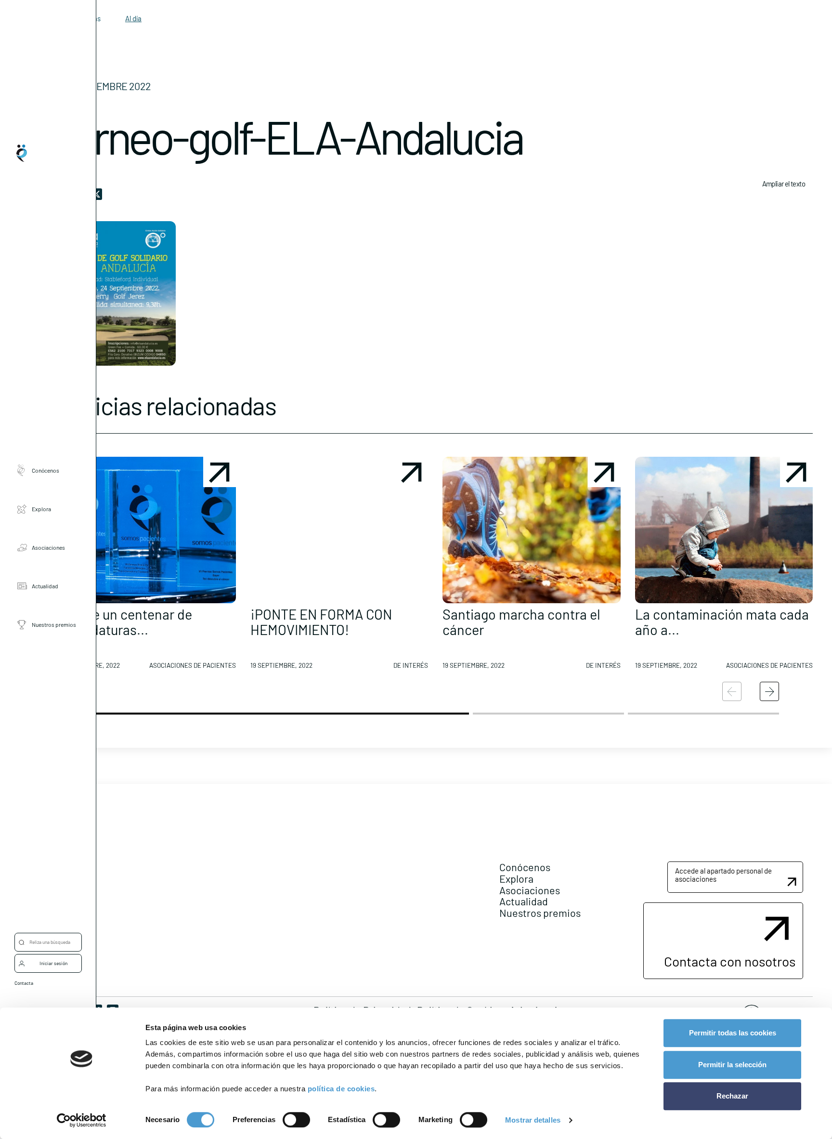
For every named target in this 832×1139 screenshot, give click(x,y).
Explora (41, 508)
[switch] (296, 1119)
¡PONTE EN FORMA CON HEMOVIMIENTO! (321, 622)
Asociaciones (48, 547)
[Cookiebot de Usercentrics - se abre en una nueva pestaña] (81, 1120)
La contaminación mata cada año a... (722, 622)
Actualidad (45, 586)
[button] (147, 566)
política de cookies (341, 1089)
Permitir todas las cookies (732, 1033)
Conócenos (45, 470)
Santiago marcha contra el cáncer (521, 622)
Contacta (23, 983)
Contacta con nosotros (729, 961)
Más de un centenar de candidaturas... (125, 622)
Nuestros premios (54, 624)
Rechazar (732, 1096)
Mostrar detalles (532, 1120)
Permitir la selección (732, 1064)
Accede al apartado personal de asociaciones (723, 874)
